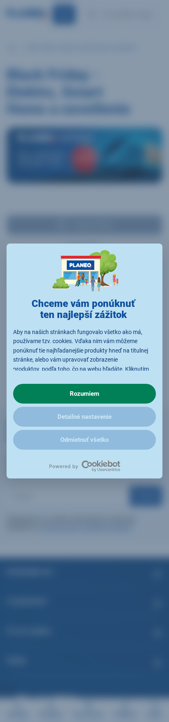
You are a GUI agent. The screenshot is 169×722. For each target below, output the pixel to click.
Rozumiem (84, 393)
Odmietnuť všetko (84, 439)
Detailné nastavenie (84, 416)
